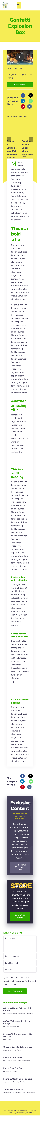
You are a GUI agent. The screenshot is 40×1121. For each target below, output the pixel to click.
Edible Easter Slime (12, 1057)
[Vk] (29, 106)
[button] (9, 139)
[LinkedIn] (23, 101)
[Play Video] (20, 57)
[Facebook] (23, 95)
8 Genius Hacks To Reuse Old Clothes (17, 1009)
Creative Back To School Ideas (17, 1047)
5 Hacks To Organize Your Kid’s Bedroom (12, 148)
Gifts (31, 154)
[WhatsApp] (30, 101)
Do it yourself (24, 74)
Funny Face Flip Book (13, 1068)
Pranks (10, 78)
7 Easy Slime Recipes (13, 1089)
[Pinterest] (23, 106)
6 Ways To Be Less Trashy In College (16, 1022)
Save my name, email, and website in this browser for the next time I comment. (19, 981)
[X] (30, 95)
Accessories (25, 154)
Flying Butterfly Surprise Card (17, 1079)
